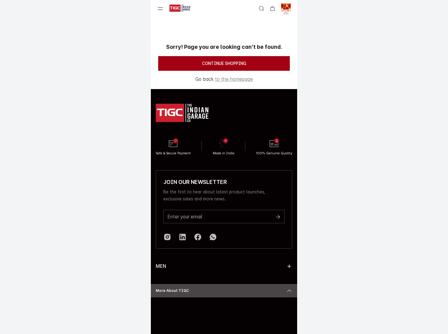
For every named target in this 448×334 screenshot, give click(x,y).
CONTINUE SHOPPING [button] (224, 63)
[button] (289, 266)
